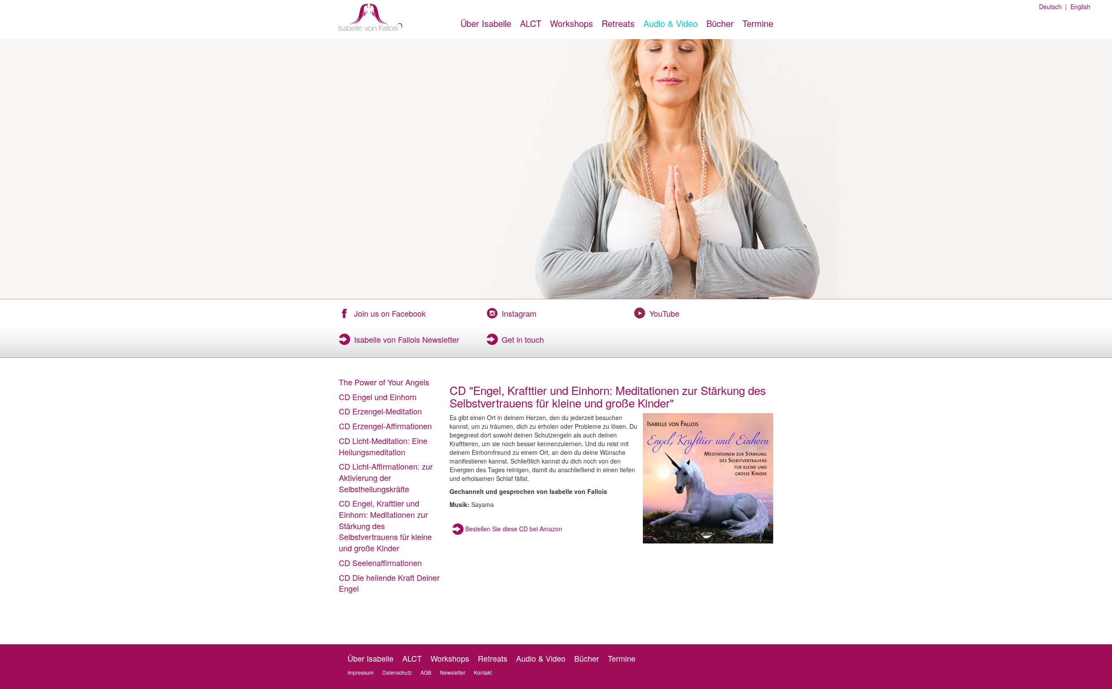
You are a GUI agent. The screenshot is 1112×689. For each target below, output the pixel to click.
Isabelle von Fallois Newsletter (406, 339)
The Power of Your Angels (384, 382)
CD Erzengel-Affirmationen (385, 425)
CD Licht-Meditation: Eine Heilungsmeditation (383, 446)
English (1078, 6)
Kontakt (483, 672)
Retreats (618, 23)
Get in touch (523, 339)
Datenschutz (397, 672)
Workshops (571, 23)
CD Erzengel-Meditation (380, 411)
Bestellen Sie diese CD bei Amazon (513, 528)
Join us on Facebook (390, 313)
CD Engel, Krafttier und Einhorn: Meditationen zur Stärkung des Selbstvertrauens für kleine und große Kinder (385, 525)
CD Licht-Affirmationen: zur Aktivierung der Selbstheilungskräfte (386, 477)
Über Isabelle (485, 23)
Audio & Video (670, 23)
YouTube (664, 313)
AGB (425, 672)
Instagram (519, 313)
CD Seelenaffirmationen (380, 562)
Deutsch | (1053, 6)
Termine (757, 23)
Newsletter (452, 672)
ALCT (530, 23)
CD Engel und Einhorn (378, 396)
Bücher (720, 23)
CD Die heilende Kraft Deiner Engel (389, 583)
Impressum (361, 672)
